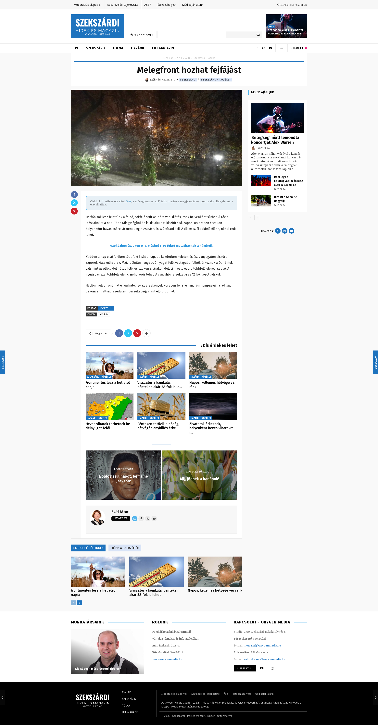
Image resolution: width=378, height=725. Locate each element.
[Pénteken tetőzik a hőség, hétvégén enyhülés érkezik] (161, 406)
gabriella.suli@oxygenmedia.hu (264, 659)
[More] (146, 333)
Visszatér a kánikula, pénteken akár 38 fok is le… (159, 384)
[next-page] (79, 602)
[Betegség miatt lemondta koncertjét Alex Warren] (277, 118)
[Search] (258, 34)
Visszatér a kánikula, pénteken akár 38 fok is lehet (153, 592)
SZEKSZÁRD (183, 58)
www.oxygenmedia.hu (167, 659)
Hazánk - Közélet (149, 376)
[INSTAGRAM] (272, 668)
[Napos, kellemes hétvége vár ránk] (213, 365)
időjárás (104, 314)
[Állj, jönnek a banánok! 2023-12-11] (375, 697)
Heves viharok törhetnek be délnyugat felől (108, 426)
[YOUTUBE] (262, 668)
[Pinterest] (137, 333)
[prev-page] (73, 602)
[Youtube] (270, 48)
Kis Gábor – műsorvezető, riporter (98, 668)
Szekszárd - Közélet (216, 79)
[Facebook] (257, 48)
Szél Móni (120, 512)
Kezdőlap (168, 58)
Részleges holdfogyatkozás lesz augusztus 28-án (288, 181)
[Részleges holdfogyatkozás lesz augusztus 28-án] (261, 180)
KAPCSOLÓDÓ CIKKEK (88, 548)
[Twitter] (128, 333)
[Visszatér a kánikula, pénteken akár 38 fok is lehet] (161, 365)
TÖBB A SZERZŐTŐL (125, 548)
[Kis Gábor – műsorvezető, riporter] (107, 651)
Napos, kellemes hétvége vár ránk (212, 384)
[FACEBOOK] (267, 668)
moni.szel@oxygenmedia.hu (262, 645)
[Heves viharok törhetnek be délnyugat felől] (109, 406)
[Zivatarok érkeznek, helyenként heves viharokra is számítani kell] (213, 406)
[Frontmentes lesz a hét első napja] (109, 365)
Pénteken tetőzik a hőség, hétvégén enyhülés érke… (158, 426)
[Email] (134, 518)
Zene (271, 26)
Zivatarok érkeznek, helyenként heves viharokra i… (211, 428)
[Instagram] (263, 48)
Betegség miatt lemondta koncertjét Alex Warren (286, 32)
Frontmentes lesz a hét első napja (108, 384)
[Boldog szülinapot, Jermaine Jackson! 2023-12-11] (2, 697)
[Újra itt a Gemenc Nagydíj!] (261, 200)
